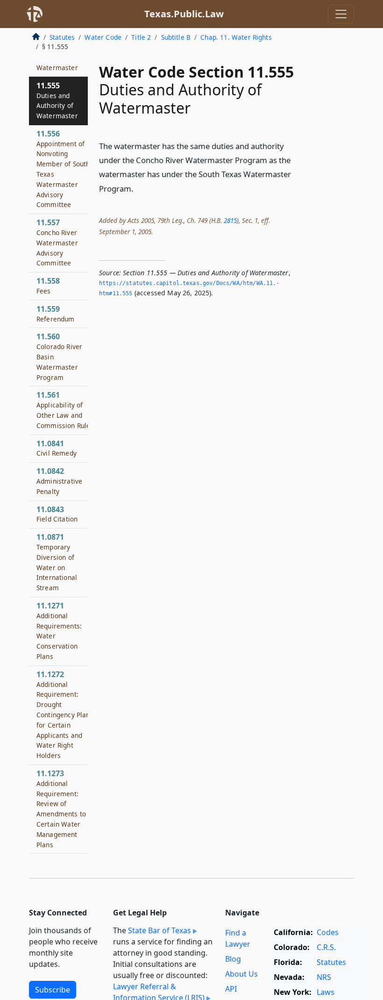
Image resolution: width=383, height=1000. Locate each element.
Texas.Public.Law (184, 13)
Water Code (103, 37)
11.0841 (56, 448)
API (231, 989)
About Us (241, 974)
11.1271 (59, 630)
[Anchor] (138, 188)
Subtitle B (176, 37)
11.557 (57, 242)
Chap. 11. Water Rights (236, 37)
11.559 (55, 313)
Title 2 (141, 37)
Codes (328, 932)
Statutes (62, 37)
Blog (233, 959)
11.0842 (59, 481)
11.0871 (56, 562)
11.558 (48, 285)
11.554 (57, 62)
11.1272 (64, 714)
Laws (325, 992)
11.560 (59, 356)
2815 (230, 220)
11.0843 (57, 514)
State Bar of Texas (159, 930)
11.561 (65, 409)
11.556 (63, 169)
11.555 (57, 100)
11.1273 (61, 808)
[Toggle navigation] (341, 14)
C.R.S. (326, 947)
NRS (324, 977)
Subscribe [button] (52, 990)
